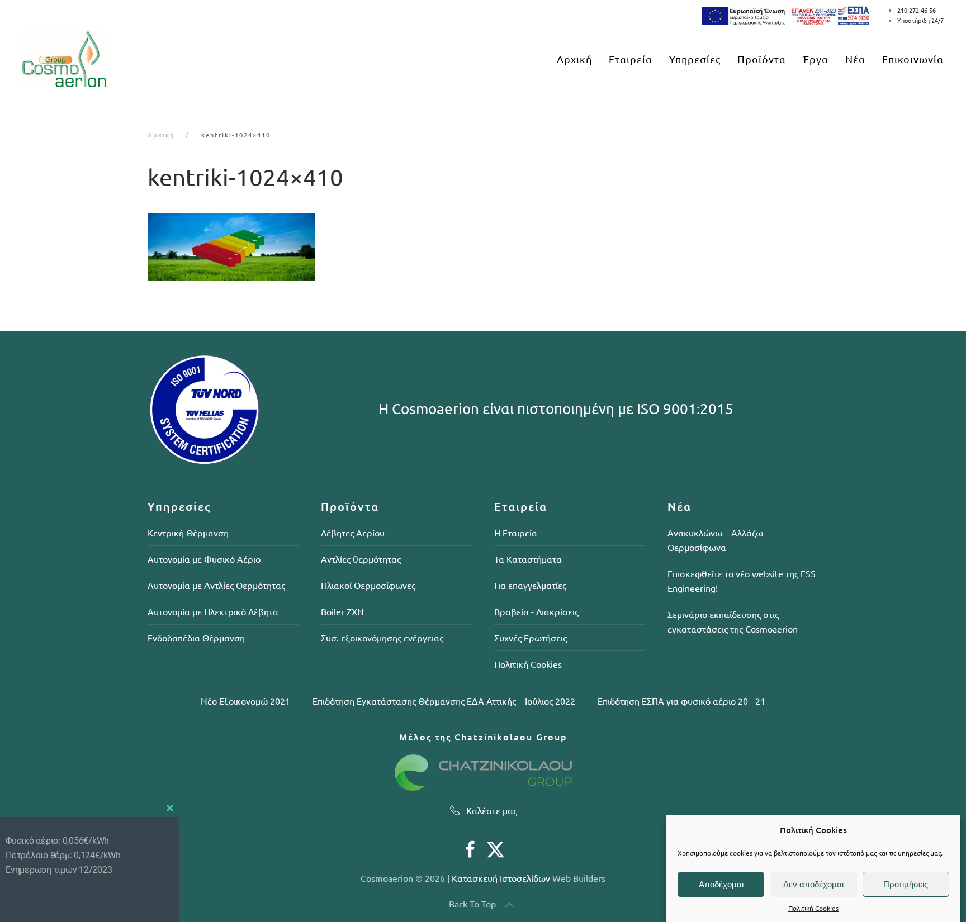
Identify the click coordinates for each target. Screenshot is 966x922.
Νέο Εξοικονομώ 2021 (245, 700)
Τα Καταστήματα (528, 558)
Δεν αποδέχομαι (813, 884)
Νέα (855, 59)
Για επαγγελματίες (530, 585)
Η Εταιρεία (515, 532)
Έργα (815, 59)
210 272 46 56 (916, 10)
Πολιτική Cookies (813, 908)
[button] (509, 905)
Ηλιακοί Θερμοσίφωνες (368, 585)
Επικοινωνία (913, 59)
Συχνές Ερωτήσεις (530, 637)
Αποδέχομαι (721, 884)
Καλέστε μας (491, 810)
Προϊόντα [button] (761, 59)
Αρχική (574, 59)
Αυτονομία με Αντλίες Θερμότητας (216, 585)
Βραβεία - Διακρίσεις (536, 611)
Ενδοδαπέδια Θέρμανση (196, 637)
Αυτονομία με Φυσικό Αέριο (204, 558)
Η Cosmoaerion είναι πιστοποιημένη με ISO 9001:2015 (555, 408)
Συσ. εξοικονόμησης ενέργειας (382, 637)
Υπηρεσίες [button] (695, 59)
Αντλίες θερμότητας (361, 558)
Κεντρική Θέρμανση (188, 532)
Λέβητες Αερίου (353, 532)
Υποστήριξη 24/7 (920, 20)
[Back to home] (64, 59)
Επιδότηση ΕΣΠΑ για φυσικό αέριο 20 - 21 (681, 700)
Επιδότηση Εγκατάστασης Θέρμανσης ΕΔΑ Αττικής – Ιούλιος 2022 (443, 700)
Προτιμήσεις (905, 884)
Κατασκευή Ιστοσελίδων (501, 877)
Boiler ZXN (342, 611)
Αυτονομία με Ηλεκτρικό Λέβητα (213, 611)
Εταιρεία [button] (630, 59)
